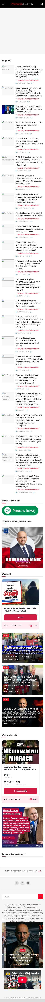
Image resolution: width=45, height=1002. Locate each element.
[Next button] (41, 945)
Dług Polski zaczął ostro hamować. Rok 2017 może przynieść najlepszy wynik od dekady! (27, 341)
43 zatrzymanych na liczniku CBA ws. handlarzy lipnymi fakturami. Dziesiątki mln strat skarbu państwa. (29, 264)
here (39, 870)
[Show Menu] (3, 4)
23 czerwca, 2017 (23, 333)
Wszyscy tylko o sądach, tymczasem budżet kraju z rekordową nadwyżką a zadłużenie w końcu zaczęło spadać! (29, 246)
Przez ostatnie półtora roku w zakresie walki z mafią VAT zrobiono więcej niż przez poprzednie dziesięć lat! (27, 379)
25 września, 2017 (23, 221)
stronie (31, 921)
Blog (6, 636)
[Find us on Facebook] (17, 883)
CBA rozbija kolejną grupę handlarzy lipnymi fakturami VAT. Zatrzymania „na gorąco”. (28, 303)
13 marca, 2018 (22, 171)
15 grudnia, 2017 (22, 189)
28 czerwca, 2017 (23, 312)
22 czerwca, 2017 (23, 352)
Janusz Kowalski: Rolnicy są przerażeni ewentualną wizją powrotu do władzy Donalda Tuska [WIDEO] (29, 142)
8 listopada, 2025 (11, 724)
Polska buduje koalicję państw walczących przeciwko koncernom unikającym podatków (29, 229)
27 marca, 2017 (22, 450)
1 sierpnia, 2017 (22, 256)
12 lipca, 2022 (21, 152)
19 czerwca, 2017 (23, 370)
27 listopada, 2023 (23, 83)
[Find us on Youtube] (28, 883)
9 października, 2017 (24, 208)
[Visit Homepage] (22, 4)
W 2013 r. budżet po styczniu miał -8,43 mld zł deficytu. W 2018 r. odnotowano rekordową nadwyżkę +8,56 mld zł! (29, 161)
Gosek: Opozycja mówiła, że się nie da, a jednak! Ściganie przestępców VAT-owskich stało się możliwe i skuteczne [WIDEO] (29, 91)
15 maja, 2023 (21, 102)
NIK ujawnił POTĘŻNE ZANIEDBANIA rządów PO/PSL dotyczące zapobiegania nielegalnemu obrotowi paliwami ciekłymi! (28, 284)
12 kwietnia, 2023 (23, 118)
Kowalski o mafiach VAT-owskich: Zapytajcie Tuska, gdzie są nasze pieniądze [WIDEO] (29, 109)
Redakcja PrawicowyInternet (28, 80)
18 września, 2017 (23, 237)
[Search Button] (42, 4)
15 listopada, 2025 (11, 660)
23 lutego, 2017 (22, 471)
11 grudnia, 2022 (22, 134)
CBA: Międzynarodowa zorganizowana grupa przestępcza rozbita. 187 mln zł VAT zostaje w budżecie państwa (29, 179)
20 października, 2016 (24, 492)
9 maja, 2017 (21, 389)
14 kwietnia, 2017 (23, 431)
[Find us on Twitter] (22, 883)
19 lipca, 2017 (21, 275)
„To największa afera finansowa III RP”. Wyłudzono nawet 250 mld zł (29, 214)
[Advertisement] (22, 31)
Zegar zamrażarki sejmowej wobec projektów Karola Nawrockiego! (23, 957)
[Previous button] (4, 945)
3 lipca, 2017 (21, 296)
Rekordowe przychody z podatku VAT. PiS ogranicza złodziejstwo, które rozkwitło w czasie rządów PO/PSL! (29, 440)
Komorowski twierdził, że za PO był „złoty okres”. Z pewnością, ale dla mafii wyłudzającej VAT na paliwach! (29, 360)
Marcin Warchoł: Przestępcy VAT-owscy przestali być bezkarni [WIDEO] (29, 125)
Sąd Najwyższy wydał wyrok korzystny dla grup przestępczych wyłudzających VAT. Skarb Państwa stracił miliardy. (29, 198)
